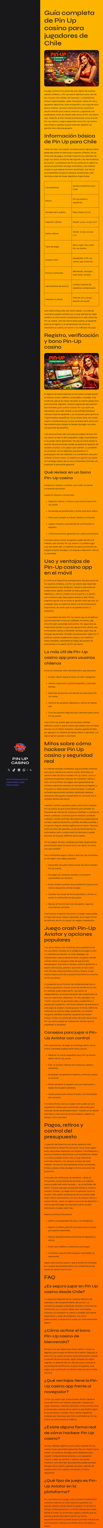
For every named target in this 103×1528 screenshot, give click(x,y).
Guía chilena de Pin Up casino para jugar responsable (17, 782)
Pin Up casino (20, 760)
